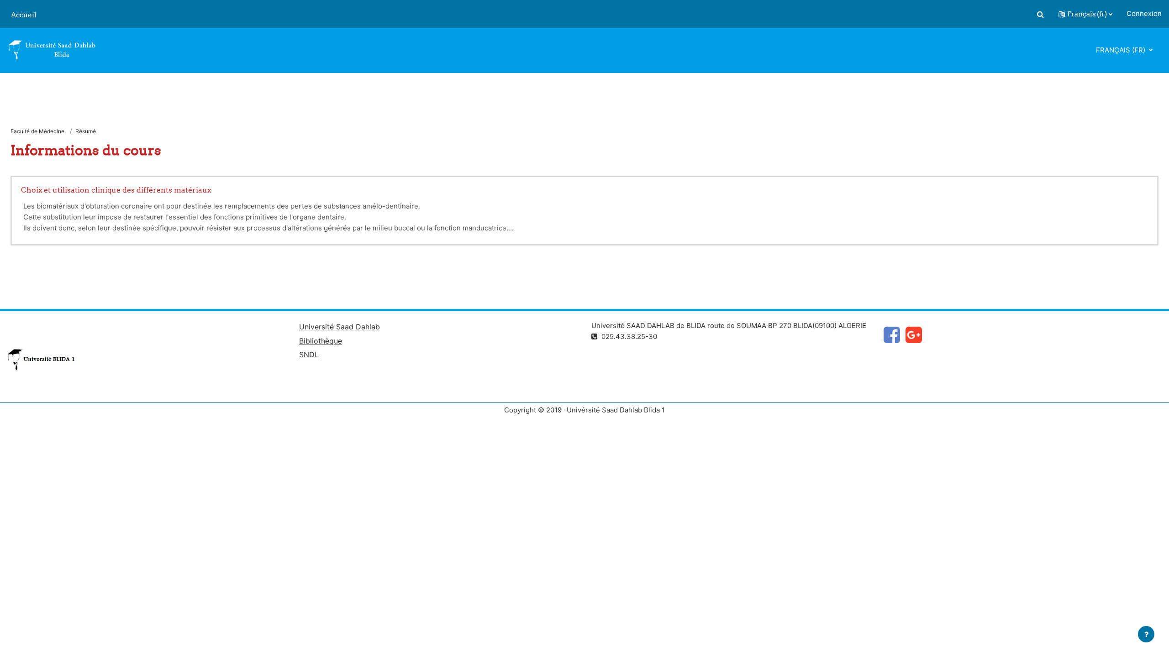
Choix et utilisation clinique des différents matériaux (116, 189)
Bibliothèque (320, 340)
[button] (1040, 14)
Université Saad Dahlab (339, 326)
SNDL (309, 354)
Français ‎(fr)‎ (1121, 50)
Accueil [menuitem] (24, 14)
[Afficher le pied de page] (1146, 634)
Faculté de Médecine (37, 131)
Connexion (1144, 13)
